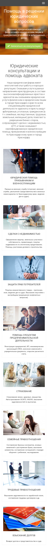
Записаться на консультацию (26, 45)
